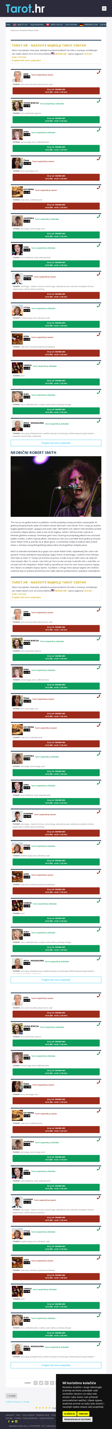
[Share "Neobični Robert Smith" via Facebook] (35, 1383)
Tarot (17, 1415)
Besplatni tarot (42, 1415)
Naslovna (15, 30)
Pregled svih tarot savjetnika (26, 60)
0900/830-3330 (90, 24)
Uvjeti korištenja (46, 1418)
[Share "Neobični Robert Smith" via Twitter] (41, 1383)
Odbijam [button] (83, 1414)
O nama (17, 1418)
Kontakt (9, 1418)
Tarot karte (56, 1415)
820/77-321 (24, 24)
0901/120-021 (57, 24)
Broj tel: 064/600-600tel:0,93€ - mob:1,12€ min (56, 84)
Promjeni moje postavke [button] (77, 1419)
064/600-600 (61, 54)
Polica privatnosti (30, 1418)
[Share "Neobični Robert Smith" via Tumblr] (52, 1383)
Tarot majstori (28, 1415)
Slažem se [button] (69, 1414)
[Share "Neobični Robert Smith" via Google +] (46, 1383)
